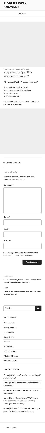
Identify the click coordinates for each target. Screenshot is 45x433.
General (6, 342)
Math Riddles (8, 347)
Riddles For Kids (9, 351)
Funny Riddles (8, 337)
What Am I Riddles (10, 356)
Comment (8, 185)
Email (6, 229)
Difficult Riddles (9, 328)
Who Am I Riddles (10, 361)
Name (6, 217)
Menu (23, 13)
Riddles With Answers (15, 5)
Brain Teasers (14, 162)
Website (7, 241)
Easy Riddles (8, 332)
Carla (27, 69)
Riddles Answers (9, 427)
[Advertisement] (22, 44)
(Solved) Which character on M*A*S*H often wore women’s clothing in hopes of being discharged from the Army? (20, 401)
